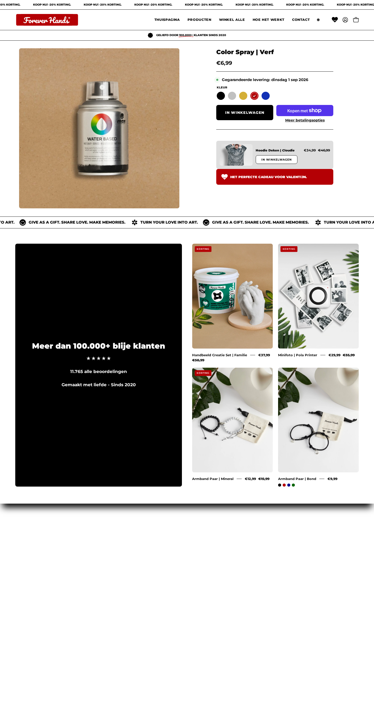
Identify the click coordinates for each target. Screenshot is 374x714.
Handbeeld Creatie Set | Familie (219, 355)
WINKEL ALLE (104, 548)
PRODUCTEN (102, 539)
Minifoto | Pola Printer (297, 355)
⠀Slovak (28, 565)
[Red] (254, 96)
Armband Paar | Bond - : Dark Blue (288, 485)
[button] (199, 20)
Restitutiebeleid (175, 548)
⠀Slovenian (31, 574)
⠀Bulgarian (31, 592)
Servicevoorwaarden (180, 530)
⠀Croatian (30, 583)
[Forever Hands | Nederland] (47, 19)
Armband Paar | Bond (297, 479)
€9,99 (332, 479)
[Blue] (266, 96)
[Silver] (232, 96)
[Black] (221, 96)
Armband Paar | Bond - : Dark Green (293, 485)
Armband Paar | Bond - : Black (279, 485)
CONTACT (99, 565)
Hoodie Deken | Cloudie (275, 150)
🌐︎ (89, 574)
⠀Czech (27, 556)
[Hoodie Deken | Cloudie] (236, 155)
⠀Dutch (27, 600)
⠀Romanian (32, 539)
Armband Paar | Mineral (213, 479)
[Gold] (243, 96)
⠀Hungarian (32, 530)
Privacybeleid (172, 539)
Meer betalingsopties (305, 120)
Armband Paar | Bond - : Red (284, 485)
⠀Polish (27, 548)
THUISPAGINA (104, 530)
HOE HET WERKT (107, 556)
